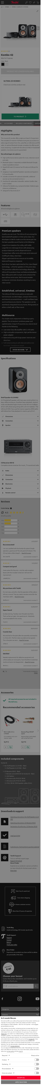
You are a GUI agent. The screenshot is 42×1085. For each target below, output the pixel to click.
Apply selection (21, 1082)
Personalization (6, 1068)
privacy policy (10, 1051)
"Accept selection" (15, 1046)
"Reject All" (4, 1033)
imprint (21, 1051)
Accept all (21, 1078)
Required (4, 1055)
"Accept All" (31, 1039)
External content (7, 1073)
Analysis (4, 1060)
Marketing (5, 1064)
